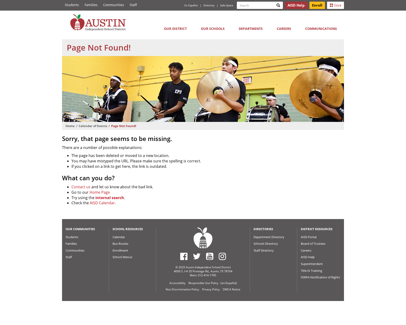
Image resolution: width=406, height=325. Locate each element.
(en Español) (229, 283)
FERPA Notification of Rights (320, 277)
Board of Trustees (313, 243)
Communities (113, 5)
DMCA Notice (231, 289)
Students (72, 5)
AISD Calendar (102, 202)
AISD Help (308, 257)
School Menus (122, 257)
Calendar (119, 237)
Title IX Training (311, 271)
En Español (191, 5)
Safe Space (226, 5)
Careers (284, 28)
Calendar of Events (93, 126)
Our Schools (213, 28)
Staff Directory (264, 250)
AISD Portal (308, 237)
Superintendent (312, 264)
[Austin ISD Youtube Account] (210, 256)
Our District (175, 28)
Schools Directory (266, 243)
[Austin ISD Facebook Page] (184, 256)
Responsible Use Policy (203, 283)
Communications (321, 28)
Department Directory (269, 237)
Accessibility (177, 283)
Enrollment (120, 250)
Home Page (100, 192)
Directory (209, 5)
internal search (109, 197)
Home (70, 126)
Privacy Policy (211, 289)
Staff (133, 5)
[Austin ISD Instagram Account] (222, 256)
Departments (251, 28)
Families (91, 5)
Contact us (80, 186)
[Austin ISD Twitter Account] (197, 256)
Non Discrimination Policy (182, 289)
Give (337, 5)
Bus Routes (120, 243)
